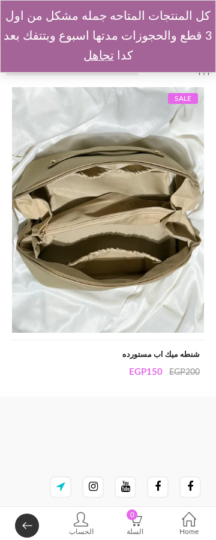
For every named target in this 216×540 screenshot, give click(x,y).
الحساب (81, 531)
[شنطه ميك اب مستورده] (108, 93)
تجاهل (98, 56)
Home (189, 531)
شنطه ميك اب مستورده (161, 355)
